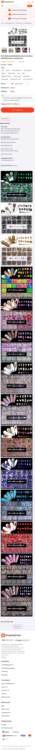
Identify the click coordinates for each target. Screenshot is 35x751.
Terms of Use (5, 749)
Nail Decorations (28, 23)
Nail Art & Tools (19, 23)
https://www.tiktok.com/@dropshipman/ (3, 657)
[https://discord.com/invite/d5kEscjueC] (5, 657)
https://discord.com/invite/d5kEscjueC (5, 657)
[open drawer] (33, 2)
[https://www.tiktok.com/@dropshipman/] (3, 657)
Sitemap (22, 749)
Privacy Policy (15, 749)
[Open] (27, 84)
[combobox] (17, 84)
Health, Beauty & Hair (9, 23)
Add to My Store (17, 110)
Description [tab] (5, 118)
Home (2, 23)
